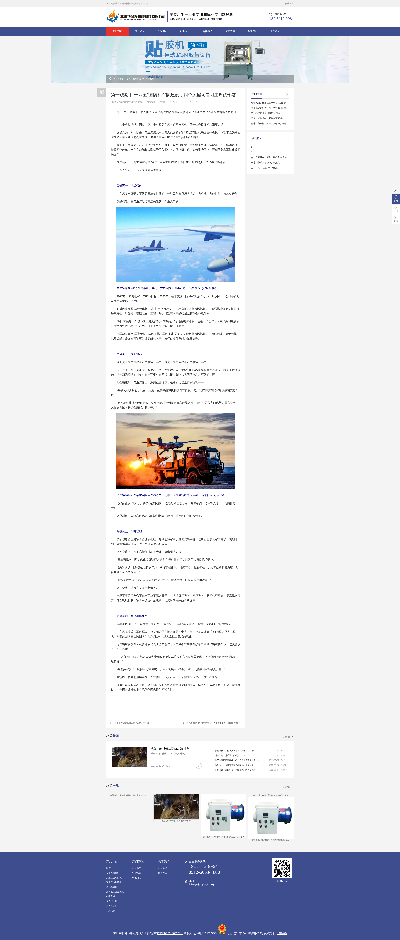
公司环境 (162, 868)
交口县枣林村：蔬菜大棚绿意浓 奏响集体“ (271, 157)
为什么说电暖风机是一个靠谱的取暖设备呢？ (235, 770)
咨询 (396, 201)
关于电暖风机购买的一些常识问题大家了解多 (273, 108)
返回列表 (102, 92)
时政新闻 (136, 877)
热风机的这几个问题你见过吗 (265, 113)
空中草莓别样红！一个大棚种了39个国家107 (273, 123)
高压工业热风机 (114, 877)
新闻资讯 (253, 31)
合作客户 (207, 31)
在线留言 (289, 3)
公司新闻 (136, 868)
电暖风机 (110, 896)
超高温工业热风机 (115, 891)
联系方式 (162, 873)
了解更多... (111, 910)
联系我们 (275, 31)
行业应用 (185, 31)
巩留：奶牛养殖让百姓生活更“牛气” (268, 118)
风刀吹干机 (111, 901)
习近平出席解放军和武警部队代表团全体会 (131, 723)
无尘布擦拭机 (112, 873)
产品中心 (112, 861)
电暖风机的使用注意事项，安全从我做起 (271, 102)
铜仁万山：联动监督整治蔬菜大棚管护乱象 (234, 765)
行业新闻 (150, 79)
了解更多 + (288, 736)
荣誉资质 (230, 31)
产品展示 (163, 31)
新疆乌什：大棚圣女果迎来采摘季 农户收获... (235, 750)
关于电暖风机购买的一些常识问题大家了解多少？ (237, 760)
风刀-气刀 (111, 906)
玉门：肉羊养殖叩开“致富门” (265, 167)
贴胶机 (109, 868)
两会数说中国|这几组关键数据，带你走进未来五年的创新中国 (210, 723)
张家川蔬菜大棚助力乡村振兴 (265, 162)
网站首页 (117, 31)
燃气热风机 (111, 887)
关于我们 (140, 31)
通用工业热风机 (114, 882)
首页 (126, 79)
